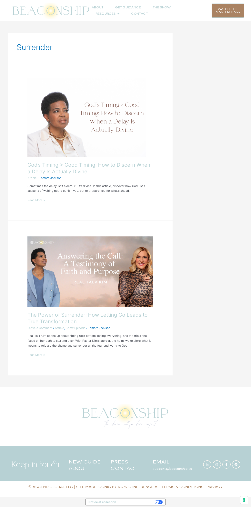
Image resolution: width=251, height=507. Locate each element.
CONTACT (139, 13)
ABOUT (98, 7)
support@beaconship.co (172, 469)
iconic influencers (138, 487)
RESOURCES (105, 13)
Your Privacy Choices (137, 502)
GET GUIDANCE (128, 7)
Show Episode (75, 328)
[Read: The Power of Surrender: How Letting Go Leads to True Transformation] (90, 271)
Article (32, 178)
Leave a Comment (39, 328)
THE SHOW (162, 7)
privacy (214, 487)
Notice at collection (102, 502)
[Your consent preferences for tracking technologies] (244, 500)
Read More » (36, 200)
